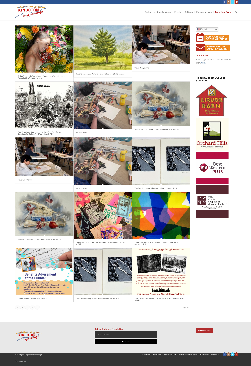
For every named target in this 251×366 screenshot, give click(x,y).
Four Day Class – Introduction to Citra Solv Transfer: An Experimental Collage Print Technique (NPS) (39, 133)
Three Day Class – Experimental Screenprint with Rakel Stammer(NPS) (156, 243)
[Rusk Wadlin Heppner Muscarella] (212, 217)
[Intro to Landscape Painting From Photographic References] (103, 47)
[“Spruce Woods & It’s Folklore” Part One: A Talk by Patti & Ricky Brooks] (161, 271)
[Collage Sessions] (103, 105)
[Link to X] (232, 2)
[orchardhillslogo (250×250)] (212, 149)
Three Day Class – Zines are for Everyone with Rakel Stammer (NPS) (100, 243)
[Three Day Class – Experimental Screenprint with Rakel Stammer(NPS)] (161, 215)
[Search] (236, 12)
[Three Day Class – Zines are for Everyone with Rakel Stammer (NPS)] (103, 215)
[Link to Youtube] (236, 2)
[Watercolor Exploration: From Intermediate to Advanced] (161, 104)
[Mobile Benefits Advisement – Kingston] (44, 271)
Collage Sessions (83, 132)
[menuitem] (158, 12)
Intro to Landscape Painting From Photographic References (100, 74)
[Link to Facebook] (225, 2)
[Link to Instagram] (228, 2)
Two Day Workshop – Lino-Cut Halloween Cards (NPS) (156, 188)
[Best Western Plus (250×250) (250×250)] (212, 183)
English (203, 29)
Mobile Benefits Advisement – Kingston (33, 298)
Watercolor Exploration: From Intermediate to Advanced (157, 129)
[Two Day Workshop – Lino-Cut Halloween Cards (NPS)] (161, 161)
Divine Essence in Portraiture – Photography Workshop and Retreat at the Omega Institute (41, 77)
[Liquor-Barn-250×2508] (212, 116)
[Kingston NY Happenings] (30, 12)
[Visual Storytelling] (161, 44)
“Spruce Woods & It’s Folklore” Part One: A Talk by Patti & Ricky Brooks (159, 299)
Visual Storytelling (142, 68)
